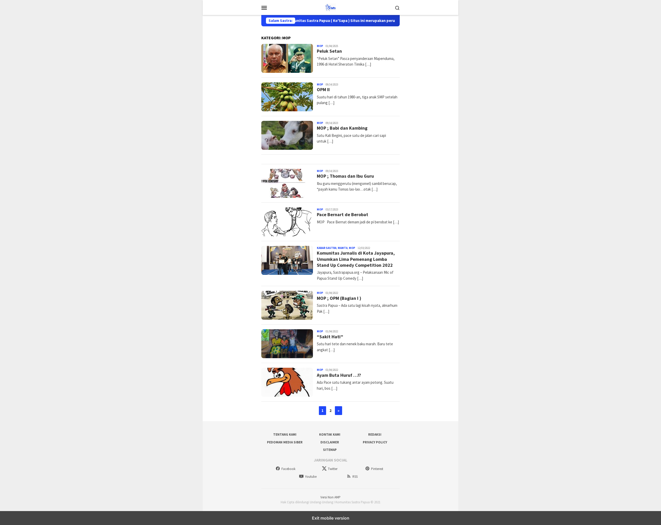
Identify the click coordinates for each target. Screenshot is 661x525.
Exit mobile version (330, 518)
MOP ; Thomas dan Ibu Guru (345, 176)
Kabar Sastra (326, 248)
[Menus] (264, 7)
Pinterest (377, 469)
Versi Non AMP (330, 497)
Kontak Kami (329, 434)
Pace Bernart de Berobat (342, 214)
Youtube (311, 476)
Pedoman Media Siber (285, 442)
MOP (320, 46)
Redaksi (374, 434)
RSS (355, 476)
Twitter (332, 469)
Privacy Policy (375, 442)
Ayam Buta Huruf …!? (339, 375)
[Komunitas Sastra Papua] (330, 7)
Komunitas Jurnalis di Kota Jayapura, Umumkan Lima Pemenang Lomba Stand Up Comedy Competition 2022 (356, 259)
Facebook (288, 469)
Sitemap (330, 450)
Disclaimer (329, 442)
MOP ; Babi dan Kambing (342, 128)
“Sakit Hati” (330, 337)
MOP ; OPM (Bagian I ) (339, 298)
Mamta (343, 248)
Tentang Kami (284, 434)
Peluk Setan (329, 51)
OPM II (323, 89)
